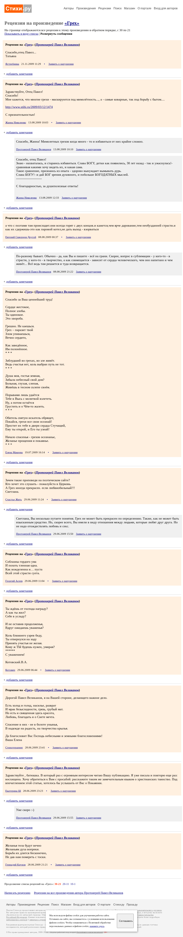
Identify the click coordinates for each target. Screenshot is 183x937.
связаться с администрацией (42, 920)
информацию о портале (16, 920)
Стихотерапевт (14, 747)
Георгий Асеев (14, 581)
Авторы (69, 8)
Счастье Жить (13, 499)
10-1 (73, 884)
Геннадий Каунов (15, 864)
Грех (28, 44)
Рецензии (104, 8)
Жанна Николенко (15, 122)
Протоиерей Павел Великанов (57, 44)
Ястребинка (12, 64)
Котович (10, 670)
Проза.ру (132, 904)
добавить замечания (19, 74)
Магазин (129, 8)
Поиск (117, 8)
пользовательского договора (149, 910)
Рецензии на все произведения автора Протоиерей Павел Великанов (78, 893)
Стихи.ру (118, 904)
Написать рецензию (17, 893)
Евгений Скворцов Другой (20, 237)
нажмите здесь (97, 926)
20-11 (66, 884)
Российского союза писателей (89, 932)
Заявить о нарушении (61, 64)
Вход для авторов (166, 8)
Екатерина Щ (13, 790)
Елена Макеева (14, 452)
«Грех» (72, 23)
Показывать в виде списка (21, 33)
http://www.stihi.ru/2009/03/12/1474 (29, 107)
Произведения (86, 8)
